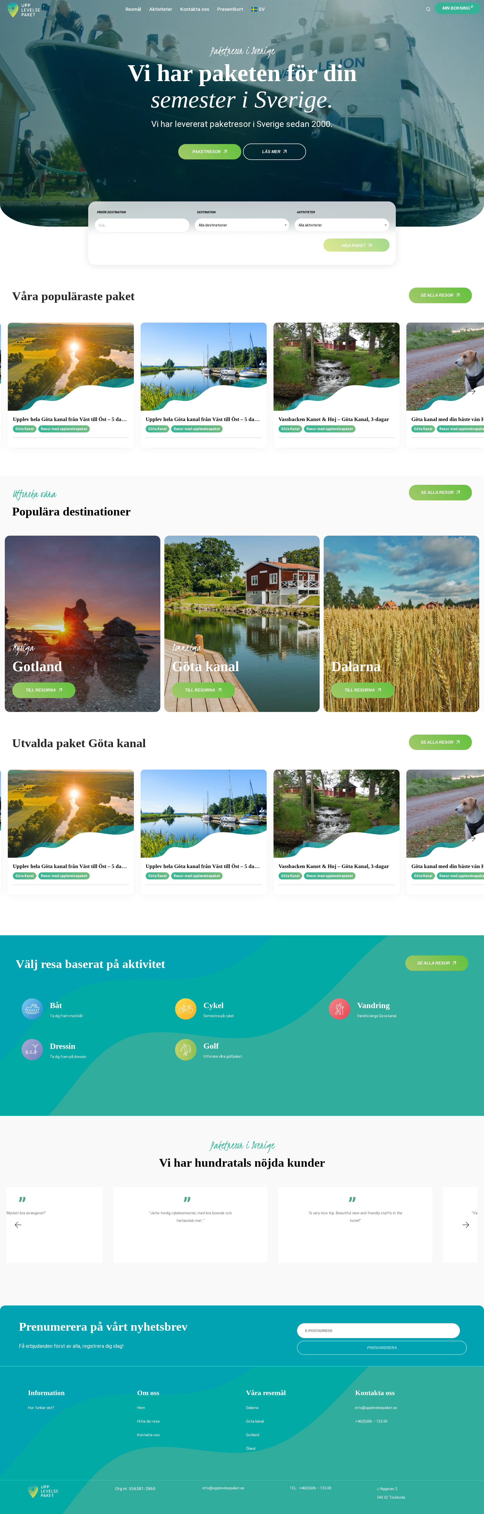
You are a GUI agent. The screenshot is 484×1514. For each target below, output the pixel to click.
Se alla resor (437, 295)
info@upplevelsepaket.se (376, 1407)
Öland (250, 1448)
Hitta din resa (148, 1421)
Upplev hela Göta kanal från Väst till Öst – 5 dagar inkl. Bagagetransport (71, 419)
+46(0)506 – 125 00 (371, 1421)
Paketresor (206, 152)
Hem (141, 1407)
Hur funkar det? (41, 1407)
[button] (11, 391)
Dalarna (252, 1407)
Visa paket (353, 246)
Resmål (133, 9)
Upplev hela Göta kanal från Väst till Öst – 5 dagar (204, 419)
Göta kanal (255, 1421)
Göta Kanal (24, 429)
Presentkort (230, 9)
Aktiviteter (160, 9)
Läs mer (271, 152)
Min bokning (457, 7)
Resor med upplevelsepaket (64, 429)
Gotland (252, 1435)
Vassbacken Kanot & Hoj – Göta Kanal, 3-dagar (334, 419)
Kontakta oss (194, 9)
